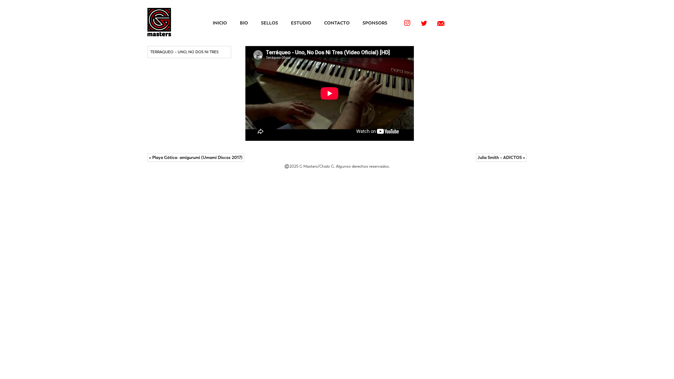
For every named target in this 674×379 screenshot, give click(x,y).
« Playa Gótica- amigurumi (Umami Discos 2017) (195, 157)
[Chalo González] (159, 35)
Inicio (220, 23)
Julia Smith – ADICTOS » (501, 157)
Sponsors (375, 23)
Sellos (269, 23)
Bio (244, 23)
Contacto (337, 23)
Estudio (301, 23)
